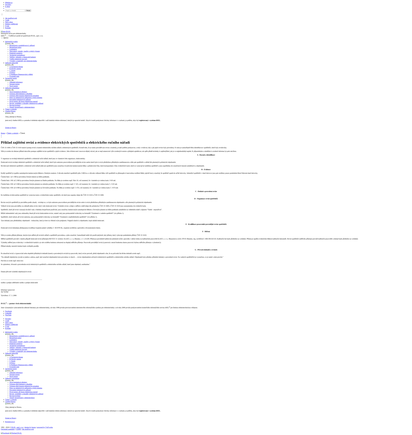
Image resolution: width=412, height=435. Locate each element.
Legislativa (13, 49)
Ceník (7, 20)
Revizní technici (14, 105)
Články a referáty (12, 133)
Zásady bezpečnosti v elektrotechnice (22, 107)
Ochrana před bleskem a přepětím (20, 94)
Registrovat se (10, 422)
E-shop (7, 6)
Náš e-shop (9, 22)
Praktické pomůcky (16, 53)
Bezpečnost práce (15, 47)
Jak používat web (11, 18)
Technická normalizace (17, 55)
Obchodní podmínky (8, 429)
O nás (7, 26)
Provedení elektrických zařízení (20, 99)
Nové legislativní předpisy (18, 92)
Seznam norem (14, 84)
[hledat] (208, 8)
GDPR (18, 429)
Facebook (8, 311)
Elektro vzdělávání (11, 24)
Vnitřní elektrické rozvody (18, 59)
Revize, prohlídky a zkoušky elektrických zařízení (26, 103)
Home (3, 133)
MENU (6, 38)
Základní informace (16, 82)
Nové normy (13, 86)
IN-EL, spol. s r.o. (17, 427)
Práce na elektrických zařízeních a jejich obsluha (25, 98)
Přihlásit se (8, 3)
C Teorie (12, 70)
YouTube (8, 315)
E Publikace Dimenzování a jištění (21, 74)
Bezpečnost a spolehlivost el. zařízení (22, 45)
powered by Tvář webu (45, 427)
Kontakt (8, 28)
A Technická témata (16, 67)
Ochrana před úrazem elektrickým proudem (24, 96)
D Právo (12, 72)
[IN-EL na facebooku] (5, 433)
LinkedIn (8, 313)
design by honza (30, 427)
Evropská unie (14, 76)
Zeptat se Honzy (10, 128)
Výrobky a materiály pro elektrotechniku (23, 61)
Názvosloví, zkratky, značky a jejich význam (24, 51)
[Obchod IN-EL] (16, 433)
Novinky (8, 4)
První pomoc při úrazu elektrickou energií (23, 101)
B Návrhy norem (15, 69)
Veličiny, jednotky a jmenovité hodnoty (22, 57)
